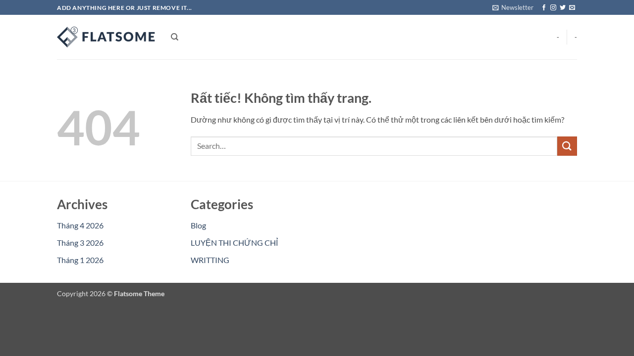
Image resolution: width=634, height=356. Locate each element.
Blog (198, 225)
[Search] (174, 37)
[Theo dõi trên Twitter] (563, 7)
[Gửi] (567, 146)
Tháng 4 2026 (80, 225)
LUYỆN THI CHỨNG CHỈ (234, 242)
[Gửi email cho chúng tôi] (572, 7)
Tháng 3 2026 (80, 242)
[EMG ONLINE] (106, 37)
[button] (512, 7)
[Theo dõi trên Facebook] (544, 7)
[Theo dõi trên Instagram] (553, 7)
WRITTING (210, 260)
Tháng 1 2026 (80, 260)
